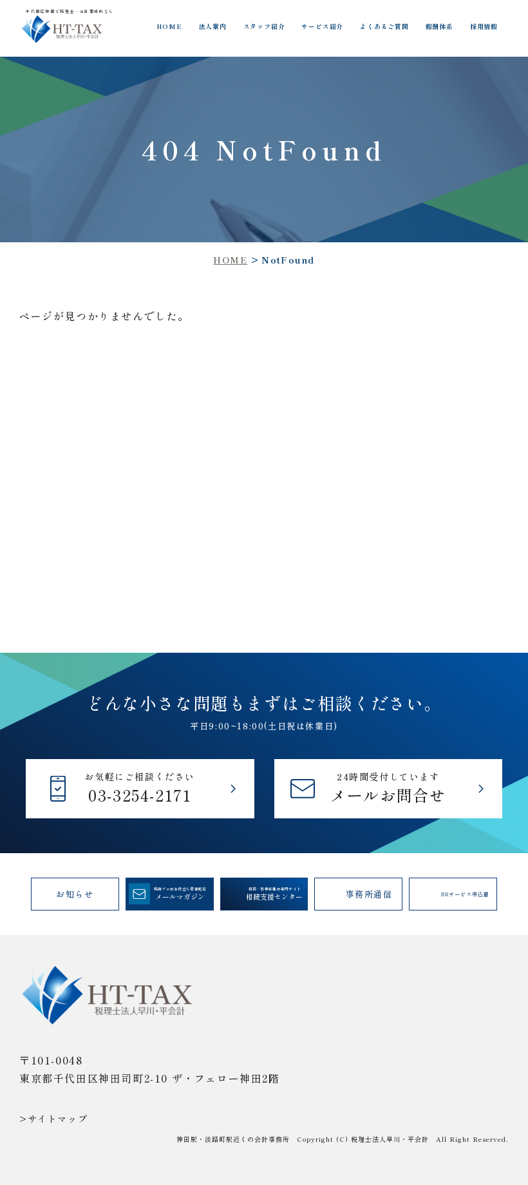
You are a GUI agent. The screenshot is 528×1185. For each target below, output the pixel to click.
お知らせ (74, 894)
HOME (169, 26)
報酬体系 (439, 26)
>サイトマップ (53, 1118)
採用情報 (484, 26)
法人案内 (213, 26)
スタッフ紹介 (264, 26)
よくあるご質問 (384, 26)
